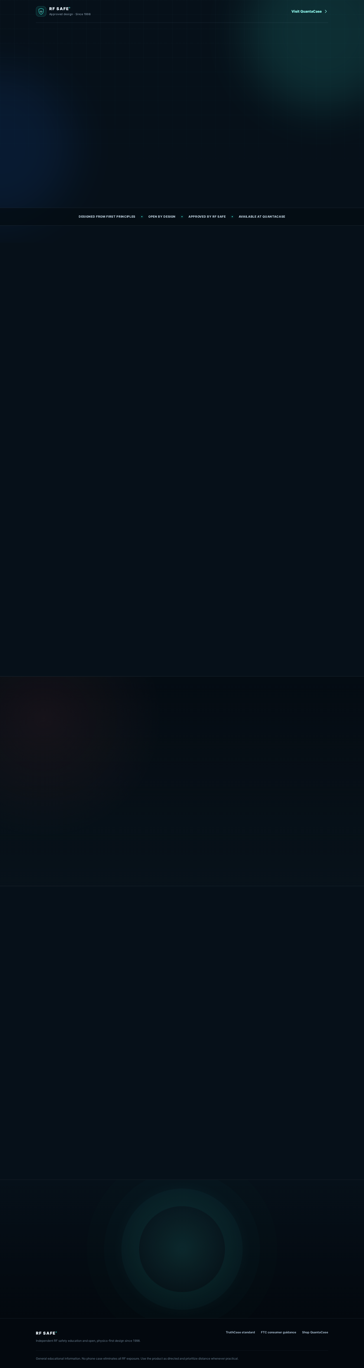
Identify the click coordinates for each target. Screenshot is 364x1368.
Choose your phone (287, 953)
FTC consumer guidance (278, 1332)
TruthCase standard (240, 1332)
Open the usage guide (121, 172)
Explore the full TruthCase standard (66, 858)
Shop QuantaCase (315, 1332)
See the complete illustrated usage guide (182, 1148)
